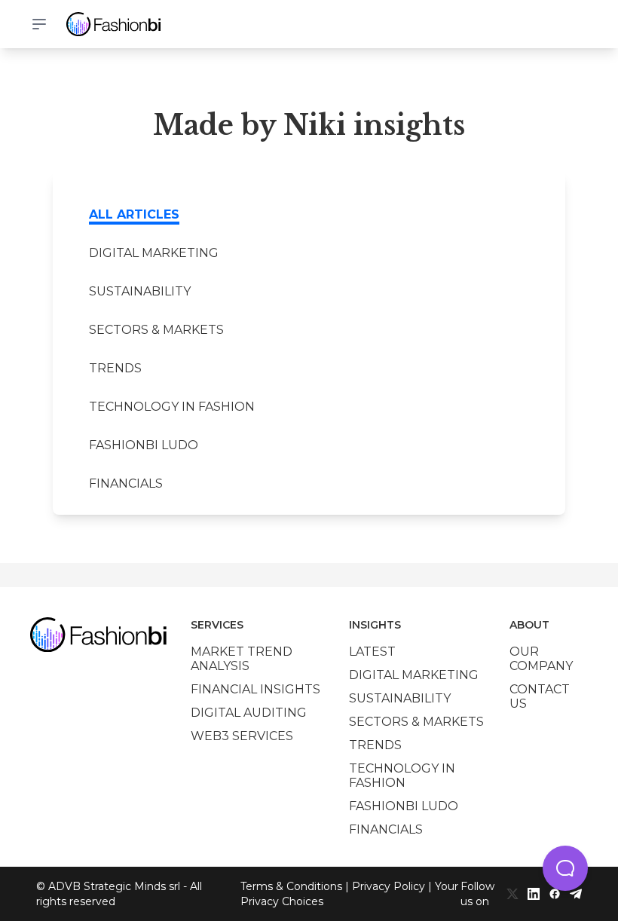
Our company (541, 658)
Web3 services (242, 736)
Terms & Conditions (291, 886)
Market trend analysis (241, 658)
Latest (372, 651)
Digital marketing (154, 253)
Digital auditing (249, 712)
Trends (115, 368)
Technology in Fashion (172, 406)
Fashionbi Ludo (143, 445)
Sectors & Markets (156, 330)
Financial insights (255, 689)
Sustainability (140, 291)
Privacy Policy (388, 886)
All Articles (134, 214)
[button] (565, 868)
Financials (126, 483)
